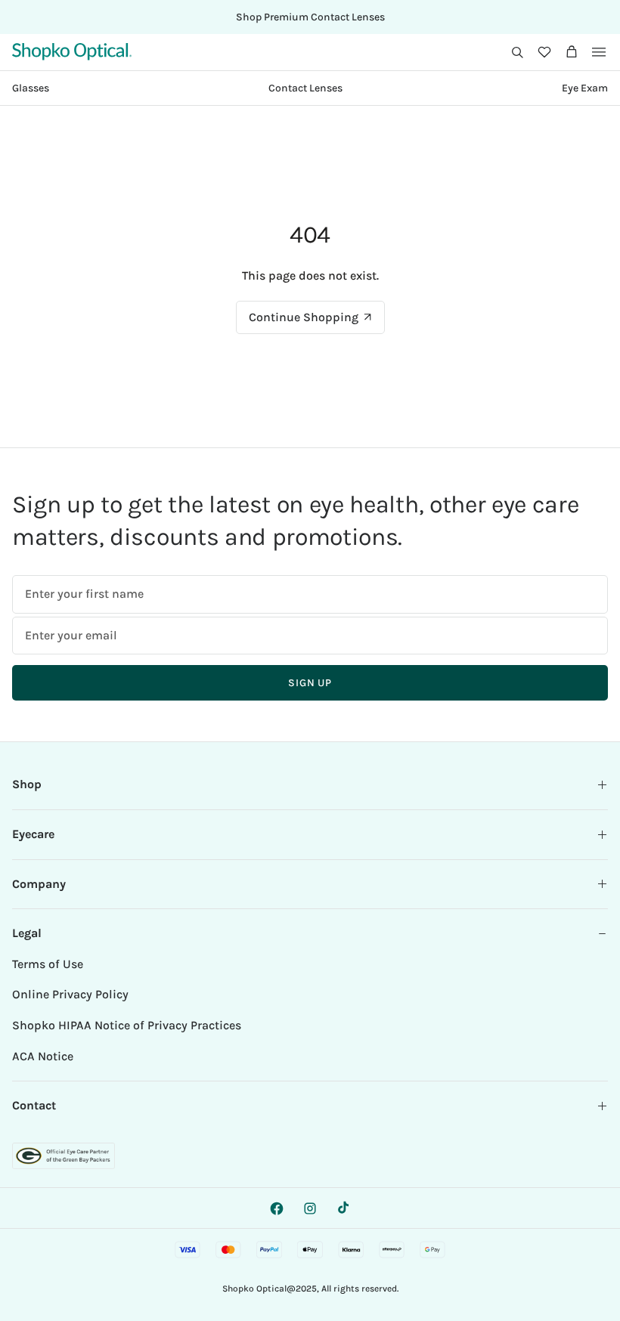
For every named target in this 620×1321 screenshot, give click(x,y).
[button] (517, 52)
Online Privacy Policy (70, 994)
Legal (27, 933)
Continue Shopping (303, 317)
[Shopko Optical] (72, 51)
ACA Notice (42, 1056)
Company (39, 884)
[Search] (517, 52)
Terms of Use (47, 964)
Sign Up (310, 682)
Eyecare (33, 834)
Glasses (30, 88)
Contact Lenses (305, 88)
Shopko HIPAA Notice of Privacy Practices (126, 1025)
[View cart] (572, 52)
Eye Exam (585, 88)
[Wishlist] (544, 52)
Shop (27, 784)
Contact (34, 1105)
